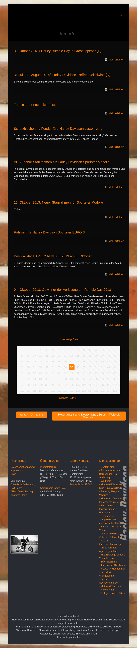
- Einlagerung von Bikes (112, 593)
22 (53, 355)
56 (65, 367)
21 (46, 355)
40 (65, 361)
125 (96, 390)
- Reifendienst (106, 516)
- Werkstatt (105, 480)
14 (102, 349)
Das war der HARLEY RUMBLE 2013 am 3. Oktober (53, 256)
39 (59, 361)
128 (115, 390)
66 (28, 373)
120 (65, 390)
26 (77, 355)
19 (34, 355)
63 (108, 367)
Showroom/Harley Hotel (53, 488)
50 (28, 367)
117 (47, 390)
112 (115, 384)
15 (108, 349)
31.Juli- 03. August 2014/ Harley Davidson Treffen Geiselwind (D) (62, 75)
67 (34, 373)
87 (59, 379)
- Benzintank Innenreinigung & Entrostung (108, 509)
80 (114, 373)
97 (22, 384)
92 (90, 379)
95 (108, 379)
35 (34, 361)
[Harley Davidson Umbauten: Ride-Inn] (14, 15)
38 (53, 361)
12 (90, 349)
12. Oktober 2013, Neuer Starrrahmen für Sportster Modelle (58, 202)
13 (96, 349)
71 (59, 373)
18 (28, 355)
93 (96, 379)
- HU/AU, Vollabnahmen (112, 568)
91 (84, 379)
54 (53, 367)
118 (53, 390)
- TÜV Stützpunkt (108, 561)
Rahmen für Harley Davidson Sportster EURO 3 (49, 232)
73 (71, 373)
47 (108, 361)
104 (65, 384)
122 (78, 390)
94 (102, 379)
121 (72, 390)
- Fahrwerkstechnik (109, 470)
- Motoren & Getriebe (110, 498)
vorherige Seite (70, 339)
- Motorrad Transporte (111, 586)
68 (40, 373)
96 (114, 379)
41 (71, 361)
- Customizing (106, 466)
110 (102, 384)
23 (59, 355)
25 (71, 355)
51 (34, 367)
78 (102, 373)
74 (77, 373)
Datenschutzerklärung (23, 466)
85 (46, 379)
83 (34, 379)
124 (90, 390)
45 (96, 361)
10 (77, 349)
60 (90, 367)
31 (108, 355)
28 (90, 355)
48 (114, 361)
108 (90, 384)
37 (46, 361)
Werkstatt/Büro (48, 466)
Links (13, 473)
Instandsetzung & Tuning (112, 502)
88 (65, 379)
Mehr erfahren (116, 59)
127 (109, 390)
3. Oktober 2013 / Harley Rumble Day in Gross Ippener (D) (57, 51)
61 (96, 367)
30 (102, 355)
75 (84, 373)
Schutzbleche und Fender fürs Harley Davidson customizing (58, 128)
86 (53, 379)
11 (84, 349)
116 (41, 390)
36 (40, 361)
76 (90, 373)
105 (72, 384)
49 (22, 367)
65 (22, 373)
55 (59, 367)
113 (22, 390)
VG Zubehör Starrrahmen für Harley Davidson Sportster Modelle (61, 162)
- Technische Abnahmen (112, 565)
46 (102, 361)
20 (40, 355)
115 (34, 390)
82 (28, 379)
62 (102, 367)
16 (114, 349)
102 (53, 384)
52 (40, 367)
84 (40, 379)
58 (77, 367)
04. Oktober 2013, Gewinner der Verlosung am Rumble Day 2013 (62, 289)
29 (96, 355)
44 (90, 361)
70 (53, 373)
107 (84, 384)
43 (84, 361)
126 (102, 390)
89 (71, 379)
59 (84, 367)
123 (84, 390)
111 (108, 384)
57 (71, 367)
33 (22, 361)
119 (59, 390)
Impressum (17, 470)
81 (22, 379)
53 (46, 367)
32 (114, 355)
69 (46, 373)
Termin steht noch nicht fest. (35, 105)
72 (65, 373)
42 (77, 361)
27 (84, 355)
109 (96, 384)
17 (22, 355)
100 (41, 384)
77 (96, 373)
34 (28, 361)
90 (77, 379)
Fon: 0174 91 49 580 (81, 484)
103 (59, 384)
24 (65, 355)
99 (34, 384)
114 (28, 390)
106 (78, 384)
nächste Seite (66, 397)
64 (114, 367)
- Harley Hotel (106, 589)
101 (47, 384)
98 (28, 384)
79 (108, 373)
